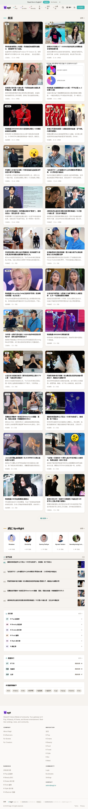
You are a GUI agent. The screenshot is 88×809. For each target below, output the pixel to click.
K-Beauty (33, 7)
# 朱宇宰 (30, 691)
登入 (81, 7)
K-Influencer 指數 (9, 792)
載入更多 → (44, 518)
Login (47, 770)
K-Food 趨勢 (12, 635)
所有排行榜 (7, 770)
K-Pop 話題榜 (12, 619)
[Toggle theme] (74, 7)
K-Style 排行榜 (13, 641)
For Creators (7, 742)
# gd (55, 691)
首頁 (47, 731)
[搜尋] (63, 7)
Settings (48, 777)
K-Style (48, 753)
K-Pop (16, 7)
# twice (15, 691)
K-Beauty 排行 (8, 777)
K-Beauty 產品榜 (14, 624)
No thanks (54, 2)
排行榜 (48, 7)
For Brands (7, 739)
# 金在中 (48, 691)
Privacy (82, 806)
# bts (23, 691)
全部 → (82, 18)
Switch (46, 2)
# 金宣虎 (39, 691)
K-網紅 (56, 7)
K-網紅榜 (11, 646)
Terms (76, 806)
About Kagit (7, 731)
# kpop (63, 691)
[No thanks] (60, 2)
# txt (8, 691)
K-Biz (47, 757)
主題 (39, 7)
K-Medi (48, 760)
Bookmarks (49, 774)
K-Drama (24, 7)
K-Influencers (7, 735)
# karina (71, 691)
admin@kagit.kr (51, 785)
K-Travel (48, 750)
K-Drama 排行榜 (13, 630)
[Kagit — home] (7, 7)
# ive (78, 691)
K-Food (48, 746)
